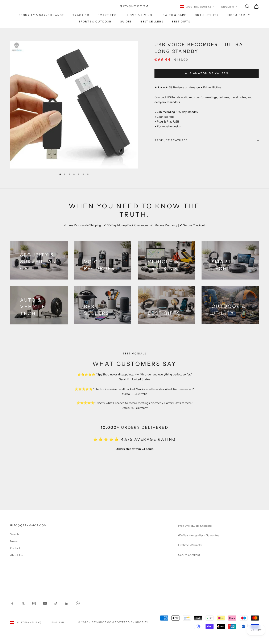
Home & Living (139, 15)
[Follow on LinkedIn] (67, 603)
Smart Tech (108, 15)
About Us (16, 555)
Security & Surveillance (41, 15)
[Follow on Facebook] (12, 603)
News (14, 541)
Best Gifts (181, 21)
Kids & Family (238, 15)
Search (14, 534)
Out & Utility (207, 15)
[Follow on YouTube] (45, 603)
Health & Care (173, 15)
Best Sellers (152, 21)
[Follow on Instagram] (34, 603)
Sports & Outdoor (95, 21)
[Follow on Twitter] (23, 603)
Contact (15, 548)
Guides (126, 21)
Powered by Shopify (131, 622)
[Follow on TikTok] (56, 603)
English (227, 6)
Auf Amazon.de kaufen (206, 74)
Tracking (81, 15)
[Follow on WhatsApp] (78, 603)
